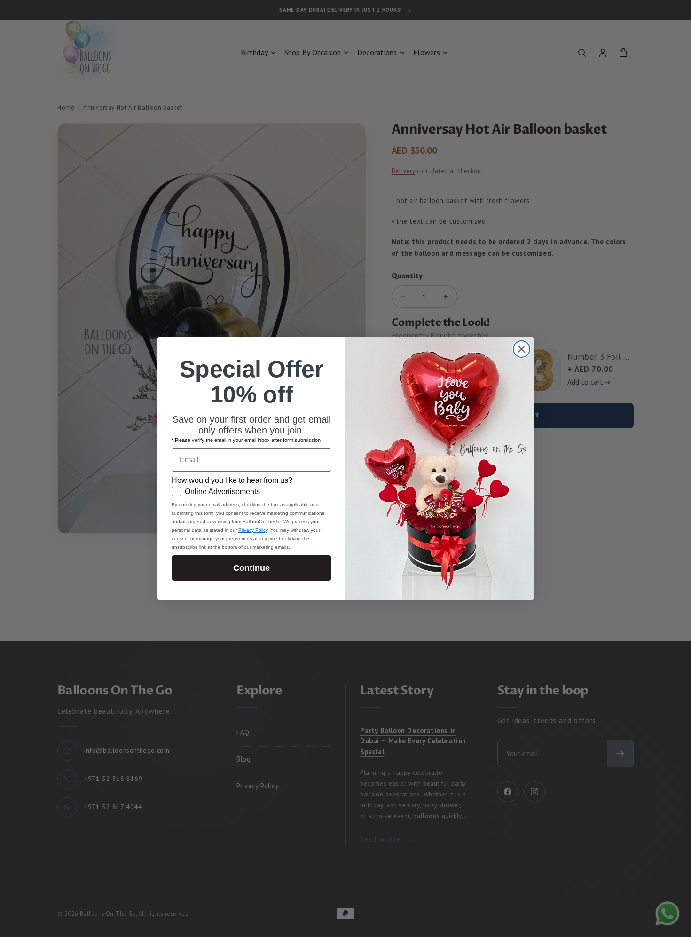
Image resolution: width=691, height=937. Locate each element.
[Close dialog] (521, 349)
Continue (251, 568)
